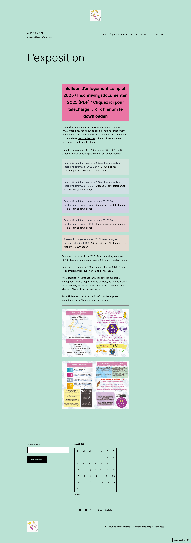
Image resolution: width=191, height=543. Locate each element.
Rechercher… (33, 444)
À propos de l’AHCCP (121, 34)
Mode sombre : (180, 540)
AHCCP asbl (35, 33)
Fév (78, 494)
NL (162, 34)
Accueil (103, 34)
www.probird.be (71, 130)
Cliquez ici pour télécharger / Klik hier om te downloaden (96, 109)
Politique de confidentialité (117, 527)
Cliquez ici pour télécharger (86, 289)
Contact (154, 34)
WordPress (159, 527)
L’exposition (141, 34)
